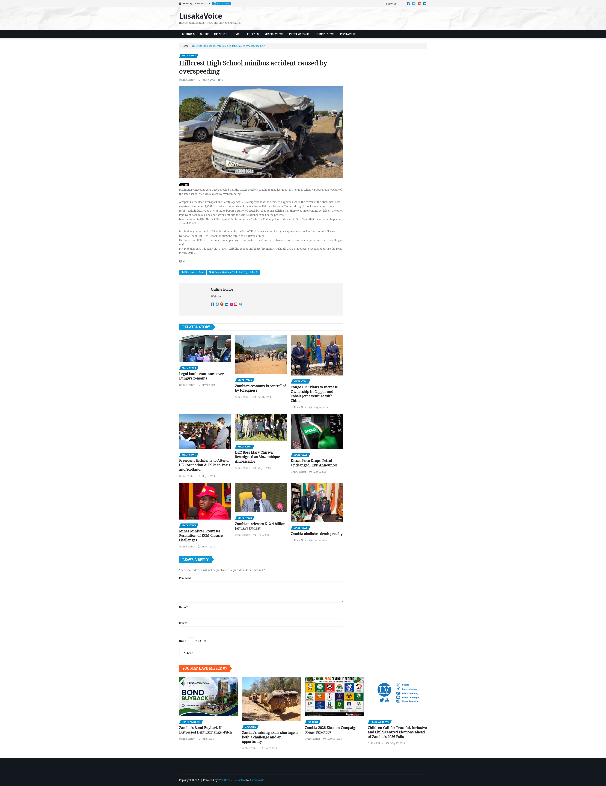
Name (183, 607)
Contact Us (348, 34)
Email (183, 623)
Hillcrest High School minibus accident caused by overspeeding (228, 45)
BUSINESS (188, 34)
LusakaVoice (200, 16)
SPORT (204, 34)
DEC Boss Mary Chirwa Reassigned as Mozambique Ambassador (257, 456)
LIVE (236, 34)
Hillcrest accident (194, 272)
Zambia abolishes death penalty (317, 534)
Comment (185, 578)
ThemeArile (257, 780)
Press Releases (299, 34)
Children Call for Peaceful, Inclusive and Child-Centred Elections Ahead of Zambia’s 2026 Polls (397, 732)
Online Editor (187, 79)
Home (185, 45)
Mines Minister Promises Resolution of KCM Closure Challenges (201, 535)
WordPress (225, 780)
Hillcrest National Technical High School (234, 272)
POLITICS (253, 34)
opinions (220, 34)
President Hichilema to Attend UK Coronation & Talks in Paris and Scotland (204, 464)
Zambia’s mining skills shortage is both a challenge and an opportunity (270, 737)
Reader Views (274, 34)
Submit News (325, 34)
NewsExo (240, 780)
